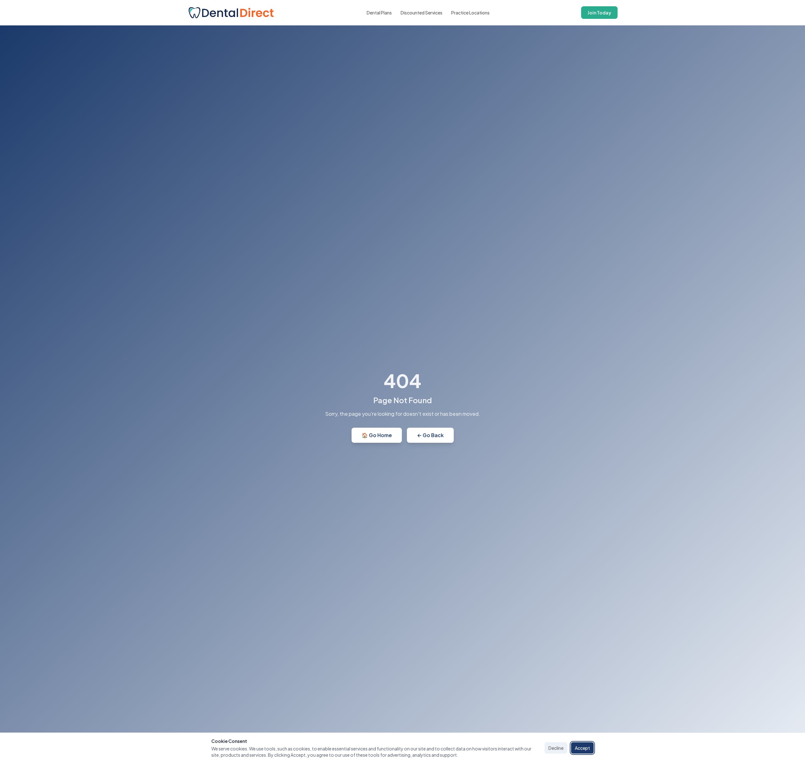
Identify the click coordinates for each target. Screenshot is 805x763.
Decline (556, 748)
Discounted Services (421, 12)
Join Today (599, 12)
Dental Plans (379, 12)
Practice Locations (470, 12)
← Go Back (430, 435)
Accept (582, 748)
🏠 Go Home (377, 435)
